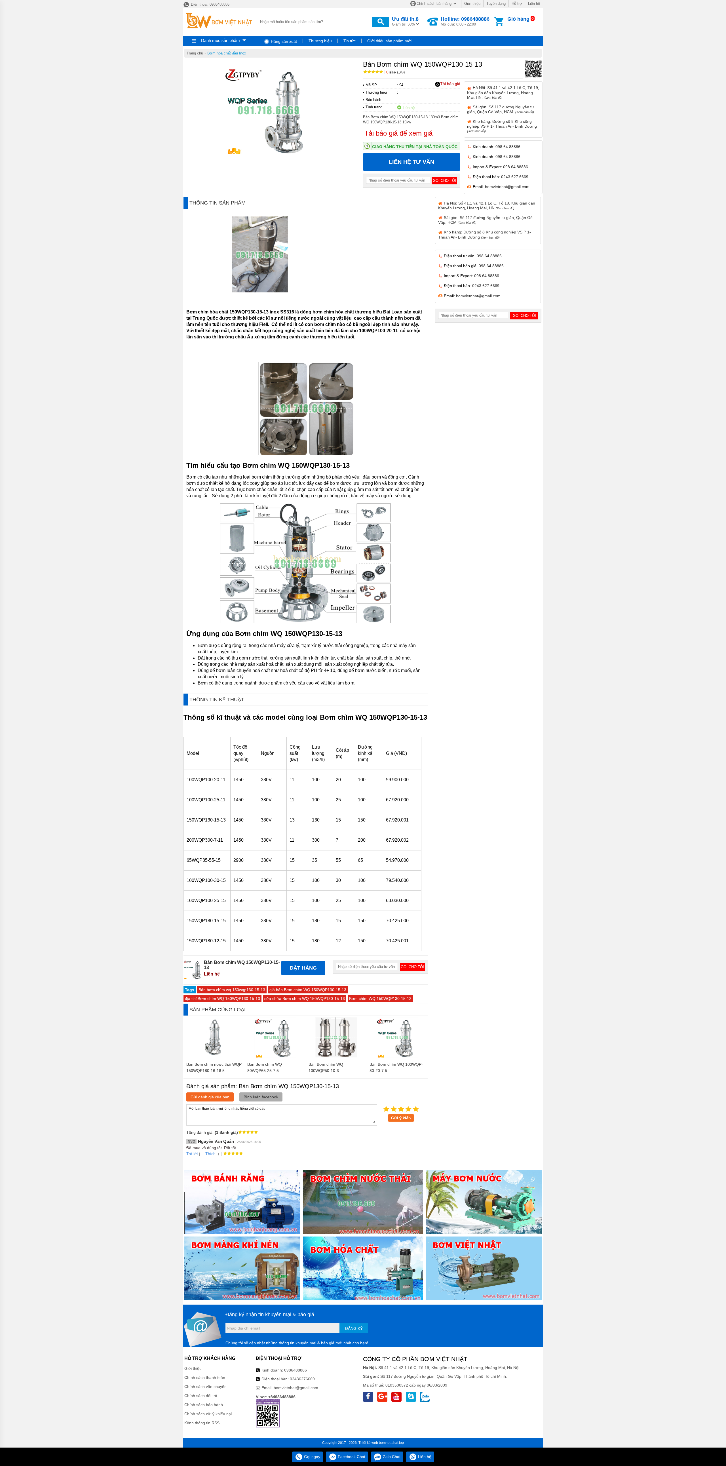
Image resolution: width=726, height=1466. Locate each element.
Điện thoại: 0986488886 (209, 4)
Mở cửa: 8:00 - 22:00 (465, 21)
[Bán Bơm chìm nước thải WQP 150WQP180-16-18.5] (214, 1056)
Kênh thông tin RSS (202, 1423)
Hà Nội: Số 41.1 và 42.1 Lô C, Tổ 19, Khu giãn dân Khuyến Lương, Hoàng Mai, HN (486, 205)
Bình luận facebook (261, 1097)
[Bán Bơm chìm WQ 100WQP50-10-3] (336, 1056)
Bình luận (395, 72)
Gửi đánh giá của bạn (210, 1097)
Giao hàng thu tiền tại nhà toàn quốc (414, 146)
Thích (210, 1153)
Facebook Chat (351, 1456)
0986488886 (295, 1370)
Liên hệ (534, 3)
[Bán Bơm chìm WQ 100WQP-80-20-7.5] (397, 1056)
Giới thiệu (472, 3)
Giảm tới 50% (405, 21)
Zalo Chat (391, 1456)
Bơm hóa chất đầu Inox (226, 53)
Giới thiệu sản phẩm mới (389, 41)
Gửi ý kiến (401, 1118)
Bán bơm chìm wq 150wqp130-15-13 (232, 989)
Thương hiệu (320, 41)
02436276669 (302, 1379)
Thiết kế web (368, 1443)
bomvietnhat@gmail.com (507, 186)
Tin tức (349, 41)
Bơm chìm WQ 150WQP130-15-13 (380, 998)
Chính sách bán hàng (434, 3)
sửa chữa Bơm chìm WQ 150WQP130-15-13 (304, 998)
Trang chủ (195, 53)
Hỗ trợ (517, 3)
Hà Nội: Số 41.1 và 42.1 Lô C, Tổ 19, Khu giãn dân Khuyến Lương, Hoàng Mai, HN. (503, 92)
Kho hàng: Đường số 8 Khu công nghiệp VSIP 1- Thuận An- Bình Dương (502, 126)
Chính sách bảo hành (203, 1404)
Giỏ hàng (518, 19)
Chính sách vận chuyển (205, 1386)
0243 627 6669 (514, 176)
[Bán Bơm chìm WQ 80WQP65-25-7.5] (275, 1056)
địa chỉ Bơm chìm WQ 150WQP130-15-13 (222, 998)
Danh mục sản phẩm (220, 40)
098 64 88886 (507, 146)
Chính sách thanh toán (204, 1377)
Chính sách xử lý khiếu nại (208, 1414)
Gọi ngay (311, 1456)
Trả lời (192, 1153)
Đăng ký (354, 1328)
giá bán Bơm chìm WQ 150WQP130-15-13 (307, 989)
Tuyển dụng (496, 3)
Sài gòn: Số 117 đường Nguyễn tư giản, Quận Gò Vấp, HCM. (500, 109)
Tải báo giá (450, 83)
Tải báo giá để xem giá (398, 133)
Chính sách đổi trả (200, 1395)
